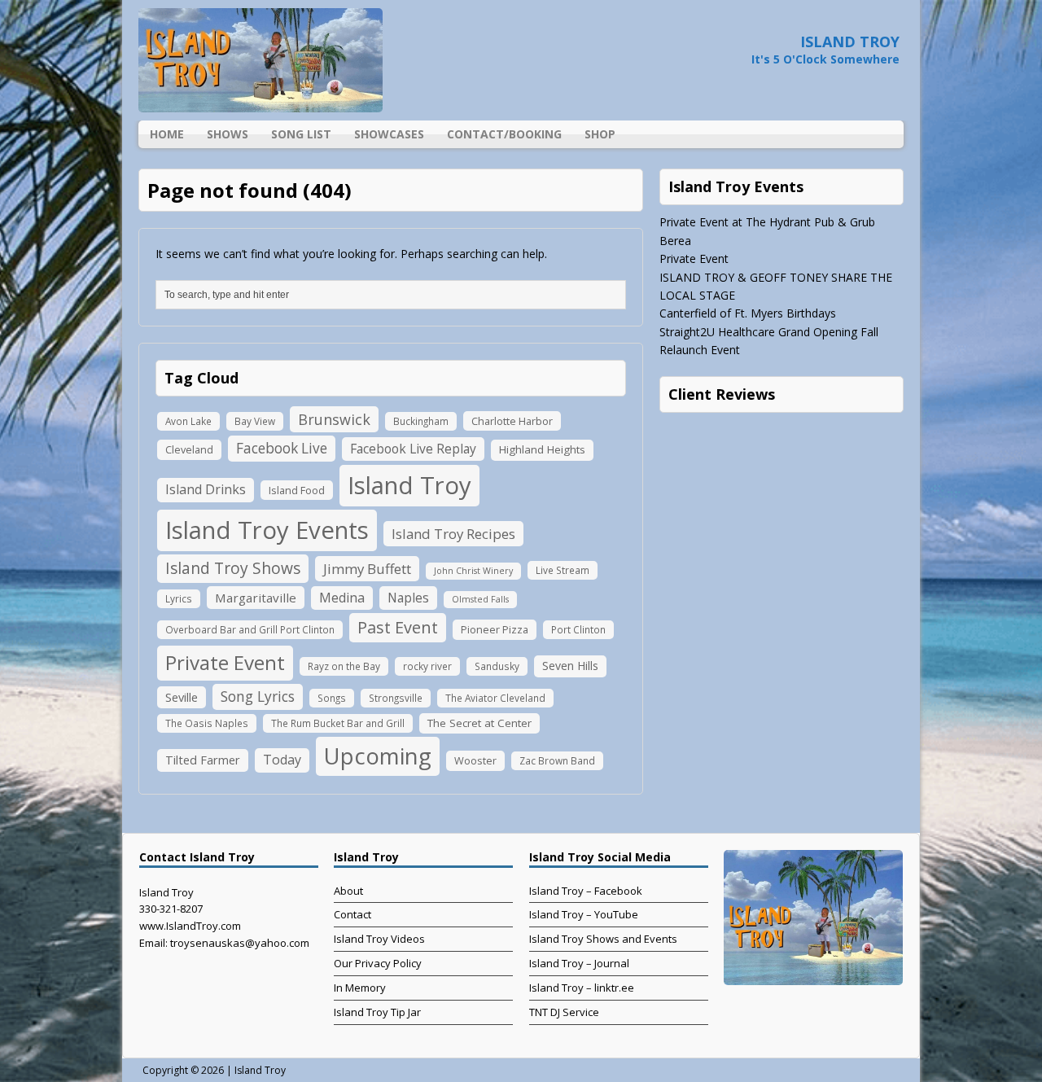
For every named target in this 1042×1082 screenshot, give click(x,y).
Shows (227, 134)
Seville (181, 697)
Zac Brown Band (557, 760)
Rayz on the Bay (344, 665)
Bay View (254, 420)
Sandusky (497, 665)
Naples (408, 598)
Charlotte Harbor (512, 421)
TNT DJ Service (564, 1012)
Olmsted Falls (480, 599)
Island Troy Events (267, 530)
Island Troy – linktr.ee (581, 987)
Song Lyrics (258, 696)
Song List (301, 134)
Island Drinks (205, 489)
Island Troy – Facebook (585, 890)
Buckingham (421, 420)
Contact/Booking (504, 134)
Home (167, 134)
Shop (599, 134)
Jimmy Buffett (367, 568)
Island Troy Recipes (453, 533)
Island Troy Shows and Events (603, 938)
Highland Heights (542, 449)
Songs (331, 697)
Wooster (475, 760)
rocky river (427, 665)
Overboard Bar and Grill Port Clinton (250, 629)
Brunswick (334, 419)
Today (282, 760)
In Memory (360, 987)
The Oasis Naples (206, 722)
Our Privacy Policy (378, 963)
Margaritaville (255, 597)
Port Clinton (578, 629)
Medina (342, 598)
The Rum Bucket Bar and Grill (338, 722)
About (348, 890)
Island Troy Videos (379, 938)
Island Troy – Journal (579, 963)
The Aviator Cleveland (495, 697)
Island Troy (409, 485)
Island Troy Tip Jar (377, 1012)
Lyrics (178, 598)
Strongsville (395, 697)
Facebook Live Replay (413, 449)
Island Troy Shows (232, 568)
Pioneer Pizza (494, 629)
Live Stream (562, 569)
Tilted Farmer (202, 759)
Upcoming (377, 756)
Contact (352, 914)
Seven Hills (570, 665)
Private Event (225, 662)
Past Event (397, 627)
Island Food (297, 490)
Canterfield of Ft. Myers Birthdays (747, 313)
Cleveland (189, 449)
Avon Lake (188, 420)
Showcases (389, 134)
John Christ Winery (473, 570)
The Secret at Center (479, 723)
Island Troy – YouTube (583, 914)
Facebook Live (281, 448)
